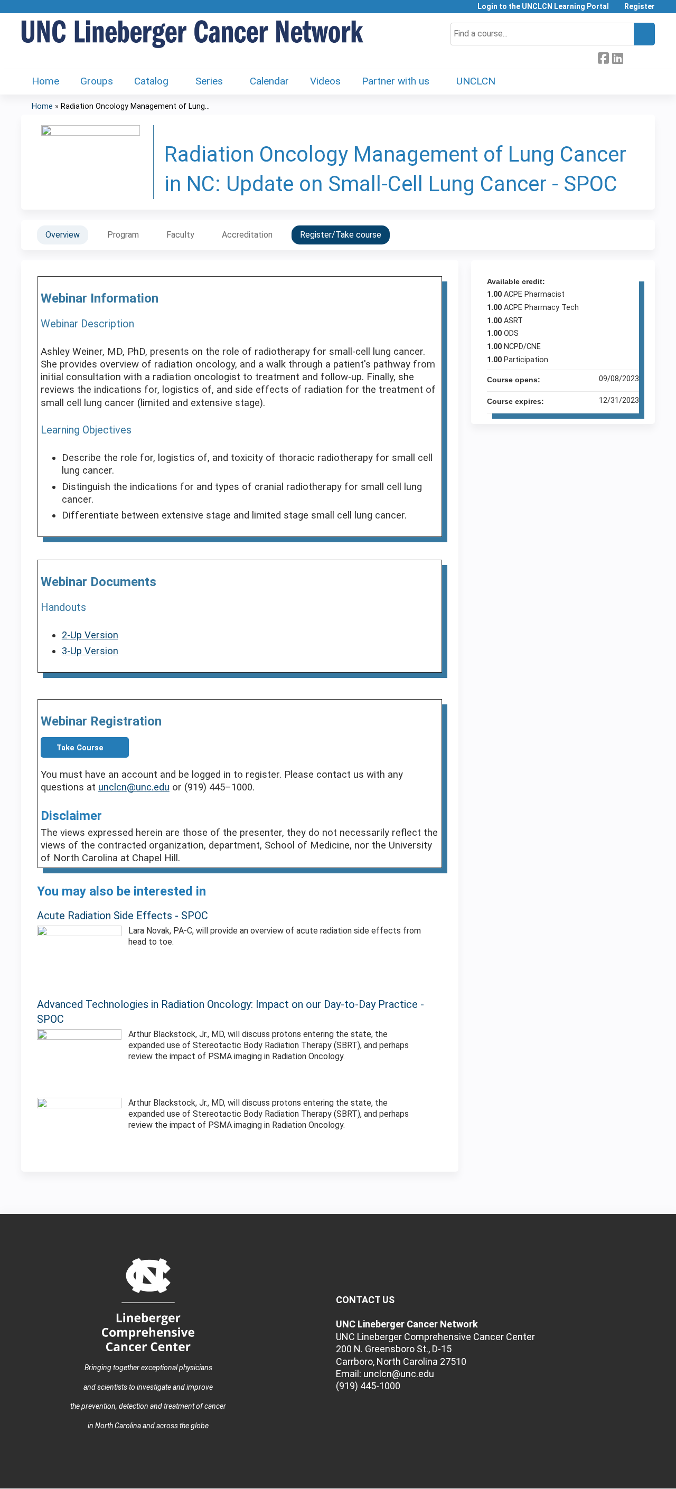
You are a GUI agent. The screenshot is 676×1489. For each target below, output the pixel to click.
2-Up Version (90, 635)
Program (123, 235)
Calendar (269, 81)
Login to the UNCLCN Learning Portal (543, 7)
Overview (62, 235)
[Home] (192, 34)
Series (209, 81)
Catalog (151, 81)
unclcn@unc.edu (134, 787)
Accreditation (247, 235)
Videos (325, 81)
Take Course (80, 747)
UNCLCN (475, 81)
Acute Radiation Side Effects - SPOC (122, 915)
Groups (96, 81)
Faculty (180, 235)
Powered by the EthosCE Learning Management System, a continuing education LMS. (617, 1471)
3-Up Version (90, 651)
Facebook (603, 57)
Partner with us (395, 81)
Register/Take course (340, 235)
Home (45, 81)
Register (639, 7)
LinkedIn (617, 57)
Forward (631, 57)
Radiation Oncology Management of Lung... (135, 106)
